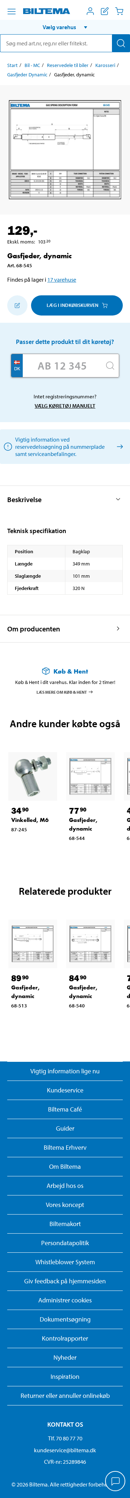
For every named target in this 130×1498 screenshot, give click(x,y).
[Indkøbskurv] (119, 11)
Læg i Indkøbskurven (72, 305)
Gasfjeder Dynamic (27, 74)
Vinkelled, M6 (30, 820)
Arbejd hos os (65, 1185)
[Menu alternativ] (11, 12)
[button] (65, 27)
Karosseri (105, 65)
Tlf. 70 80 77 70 (65, 1438)
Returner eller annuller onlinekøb (65, 1395)
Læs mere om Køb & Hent (61, 691)
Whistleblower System (65, 1262)
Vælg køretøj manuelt (65, 405)
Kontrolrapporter (65, 1338)
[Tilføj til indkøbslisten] (17, 305)
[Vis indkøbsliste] (105, 11)
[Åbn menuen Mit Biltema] (90, 11)
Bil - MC (32, 65)
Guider (65, 1128)
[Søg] (121, 43)
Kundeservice (65, 1090)
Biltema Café (65, 1109)
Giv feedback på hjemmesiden (65, 1281)
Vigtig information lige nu (65, 1071)
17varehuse (61, 279)
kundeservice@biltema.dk (65, 1450)
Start (12, 65)
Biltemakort (65, 1224)
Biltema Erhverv (65, 1147)
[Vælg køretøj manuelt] (118, 446)
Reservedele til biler (67, 65)
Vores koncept (65, 1204)
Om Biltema (65, 1166)
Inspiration (65, 1376)
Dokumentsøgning (65, 1319)
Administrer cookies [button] (65, 1300)
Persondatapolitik (65, 1243)
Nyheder (65, 1357)
